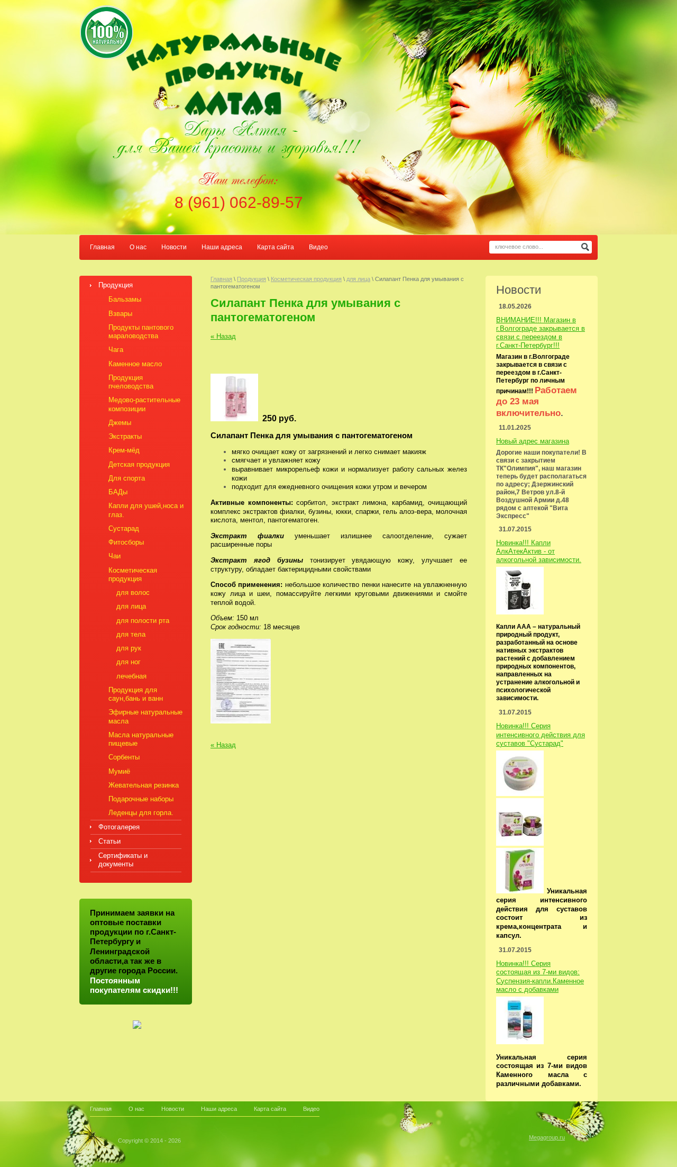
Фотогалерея (119, 827)
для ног (128, 662)
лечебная (131, 676)
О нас (138, 247)
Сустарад (123, 528)
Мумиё (119, 771)
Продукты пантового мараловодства (140, 331)
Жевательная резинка (143, 785)
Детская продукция (139, 464)
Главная (102, 247)
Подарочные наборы (140, 799)
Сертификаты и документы (123, 860)
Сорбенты (124, 757)
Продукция (115, 285)
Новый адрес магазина (532, 441)
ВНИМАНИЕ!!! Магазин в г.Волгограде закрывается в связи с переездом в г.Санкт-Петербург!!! (540, 333)
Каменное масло (135, 364)
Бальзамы (124, 299)
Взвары (120, 314)
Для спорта (126, 478)
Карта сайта (275, 247)
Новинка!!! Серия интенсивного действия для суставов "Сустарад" (540, 734)
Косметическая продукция (132, 574)
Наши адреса (222, 247)
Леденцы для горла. (140, 813)
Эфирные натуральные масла (145, 716)
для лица (131, 606)
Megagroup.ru (547, 1137)
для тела (130, 634)
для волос (133, 592)
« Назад (223, 336)
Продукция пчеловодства (130, 382)
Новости (174, 247)
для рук (128, 648)
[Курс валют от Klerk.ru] (137, 1026)
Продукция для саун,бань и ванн (135, 694)
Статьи (109, 841)
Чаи (114, 556)
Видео (318, 247)
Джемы (119, 423)
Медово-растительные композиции (144, 404)
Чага (115, 350)
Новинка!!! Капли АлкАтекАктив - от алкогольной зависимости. (538, 551)
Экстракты (125, 436)
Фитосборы (126, 542)
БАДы (117, 492)
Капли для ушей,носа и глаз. (146, 510)
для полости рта (142, 621)
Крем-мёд (124, 450)
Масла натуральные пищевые (140, 739)
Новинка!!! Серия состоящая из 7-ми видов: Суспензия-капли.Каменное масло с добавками (540, 976)
